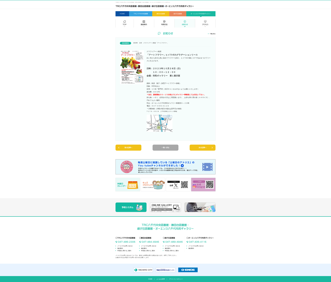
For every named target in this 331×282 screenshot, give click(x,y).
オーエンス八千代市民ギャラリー (201, 13)
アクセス (205, 24)
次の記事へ (202, 147)
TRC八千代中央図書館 (141, 13)
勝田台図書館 (161, 13)
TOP (124, 24)
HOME (122, 13)
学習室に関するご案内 (124, 250)
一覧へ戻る (165, 147)
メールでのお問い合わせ (125, 246)
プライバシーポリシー (176, 279)
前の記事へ (128, 147)
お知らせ (185, 24)
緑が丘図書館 (178, 13)
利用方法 (164, 24)
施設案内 (144, 24)
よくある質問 (161, 279)
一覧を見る (212, 33)
